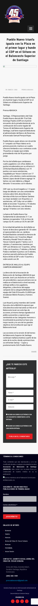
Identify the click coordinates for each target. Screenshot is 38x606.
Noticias (8, 544)
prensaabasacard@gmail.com (16, 580)
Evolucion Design (24, 593)
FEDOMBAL (9, 548)
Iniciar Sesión (9, 551)
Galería (7, 534)
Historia (7, 537)
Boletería (8, 531)
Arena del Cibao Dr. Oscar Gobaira (16, 541)
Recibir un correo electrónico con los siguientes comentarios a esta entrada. (19, 417)
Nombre (6, 494)
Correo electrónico (10, 505)
